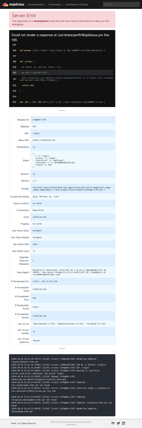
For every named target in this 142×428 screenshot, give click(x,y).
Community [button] (55, 4)
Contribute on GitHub (76, 4)
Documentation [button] (36, 4)
